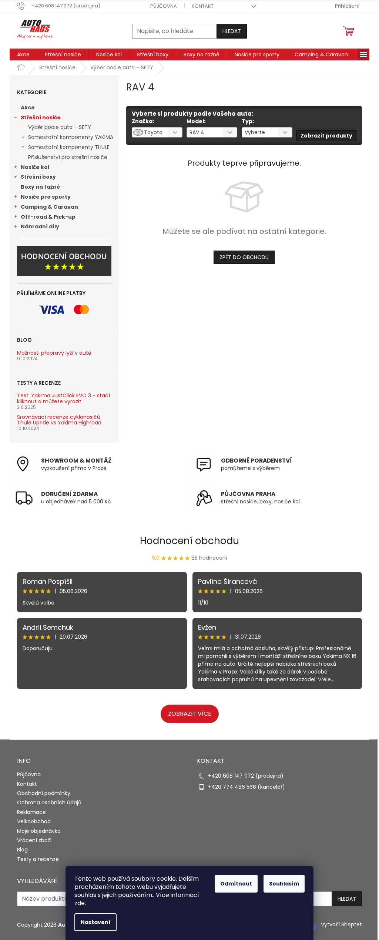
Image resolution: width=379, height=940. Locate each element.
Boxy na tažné (40, 187)
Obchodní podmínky (43, 793)
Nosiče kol (35, 167)
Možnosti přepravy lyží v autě (54, 353)
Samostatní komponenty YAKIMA (70, 137)
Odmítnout (236, 883)
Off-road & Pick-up (48, 217)
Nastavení (95, 922)
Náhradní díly (40, 226)
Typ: (248, 121)
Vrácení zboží (34, 840)
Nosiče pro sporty (46, 197)
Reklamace (31, 812)
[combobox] (157, 132)
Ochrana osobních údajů (49, 802)
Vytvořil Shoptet (341, 924)
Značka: (143, 121)
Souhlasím (284, 883)
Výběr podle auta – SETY (59, 127)
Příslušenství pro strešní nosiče (67, 157)
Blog (22, 849)
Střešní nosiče (41, 117)
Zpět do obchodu (244, 257)
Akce (28, 107)
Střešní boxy (38, 177)
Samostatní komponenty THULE (69, 147)
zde (79, 903)
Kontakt (203, 6)
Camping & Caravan (49, 207)
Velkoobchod (34, 821)
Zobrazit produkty (326, 135)
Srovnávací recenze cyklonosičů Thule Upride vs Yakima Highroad (59, 420)
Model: (196, 121)
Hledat (231, 31)
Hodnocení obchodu (189, 540)
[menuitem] (23, 54)
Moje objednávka (39, 831)
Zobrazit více (189, 713)
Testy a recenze (38, 859)
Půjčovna (163, 6)
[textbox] (148, 132)
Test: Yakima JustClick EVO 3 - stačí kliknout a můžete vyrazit (63, 398)
